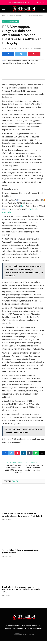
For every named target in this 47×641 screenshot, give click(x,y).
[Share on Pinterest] (34, 54)
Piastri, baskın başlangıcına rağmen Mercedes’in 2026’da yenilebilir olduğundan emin (21, 589)
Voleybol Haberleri (33, 628)
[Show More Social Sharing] (42, 54)
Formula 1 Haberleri (10, 21)
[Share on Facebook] (8, 54)
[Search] (43, 8)
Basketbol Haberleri (31, 625)
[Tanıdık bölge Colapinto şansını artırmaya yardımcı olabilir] (23, 535)
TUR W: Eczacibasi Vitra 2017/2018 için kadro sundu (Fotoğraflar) (34, 467)
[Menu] (3, 8)
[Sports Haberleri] (23, 9)
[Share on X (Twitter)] (21, 54)
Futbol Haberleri (12, 625)
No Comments (24, 48)
